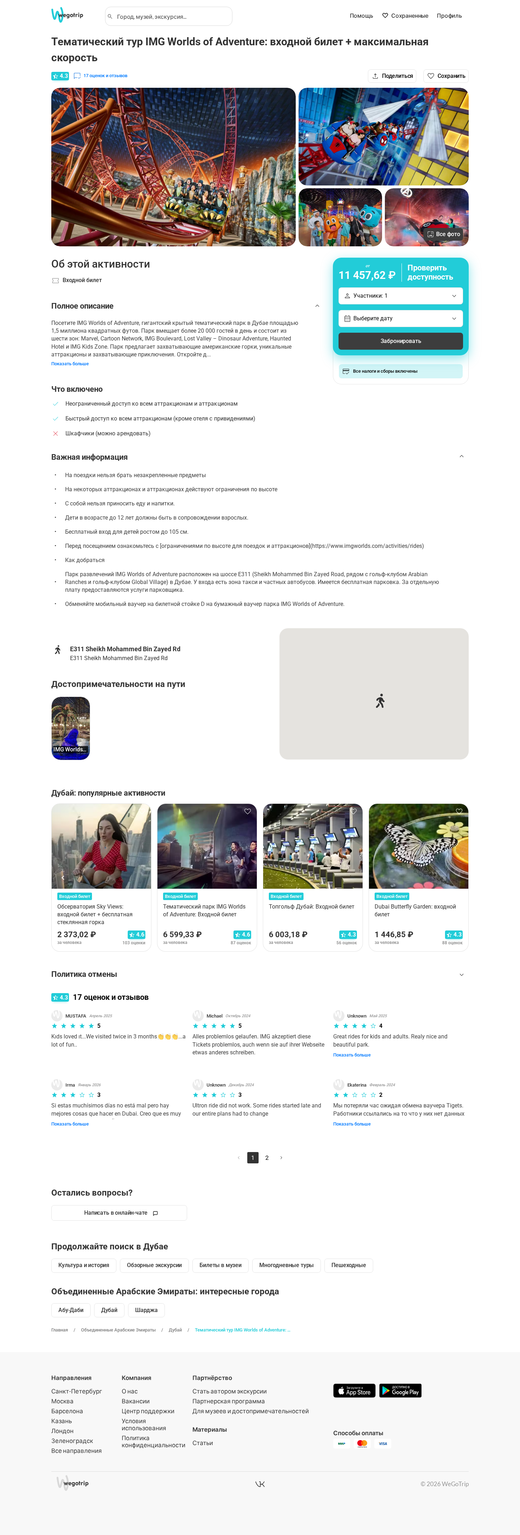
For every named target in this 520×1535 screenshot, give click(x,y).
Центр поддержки (148, 1411)
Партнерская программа (228, 1401)
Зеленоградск (72, 1440)
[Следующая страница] (281, 1158)
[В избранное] (142, 811)
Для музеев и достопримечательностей (250, 1411)
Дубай (175, 1330)
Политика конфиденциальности (153, 1441)
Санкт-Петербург (76, 1391)
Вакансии (136, 1401)
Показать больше (70, 363)
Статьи (202, 1443)
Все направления (76, 1450)
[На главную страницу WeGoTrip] (73, 15)
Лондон (62, 1430)
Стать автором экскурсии (229, 1391)
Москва (62, 1401)
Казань (61, 1421)
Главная (59, 1330)
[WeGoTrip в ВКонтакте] (260, 1484)
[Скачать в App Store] (354, 1391)
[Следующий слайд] (457, 878)
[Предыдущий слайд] (63, 878)
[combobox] (172, 16)
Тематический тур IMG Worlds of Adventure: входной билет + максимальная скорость (244, 1330)
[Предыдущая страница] (239, 1158)
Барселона (67, 1411)
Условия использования (144, 1424)
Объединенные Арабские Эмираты (118, 1330)
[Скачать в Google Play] (400, 1391)
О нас (130, 1391)
